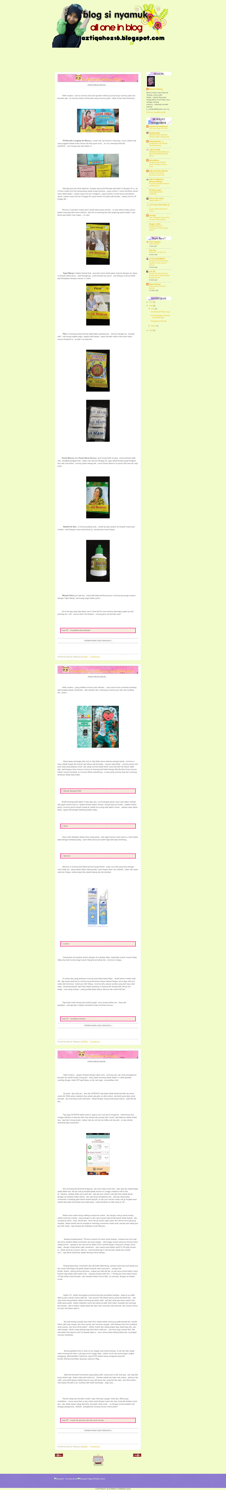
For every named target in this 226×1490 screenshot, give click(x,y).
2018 (151, 330)
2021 (151, 302)
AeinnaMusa (154, 160)
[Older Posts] (137, 1456)
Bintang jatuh (154, 133)
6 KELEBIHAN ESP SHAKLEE (156, 193)
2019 (151, 306)
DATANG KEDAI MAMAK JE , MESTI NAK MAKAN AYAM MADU (159, 154)
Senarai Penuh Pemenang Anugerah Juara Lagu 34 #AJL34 (158, 263)
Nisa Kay (152, 250)
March (153, 326)
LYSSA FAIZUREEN (157, 259)
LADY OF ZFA (154, 150)
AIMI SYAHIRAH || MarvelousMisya (156, 180)
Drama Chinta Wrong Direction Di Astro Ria (156, 174)
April (153, 309)
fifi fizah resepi (155, 190)
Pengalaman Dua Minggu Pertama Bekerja (158, 144)
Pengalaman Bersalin (101, 1055)
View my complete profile (155, 112)
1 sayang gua (95, 657)
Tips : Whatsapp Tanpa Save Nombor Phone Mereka (159, 218)
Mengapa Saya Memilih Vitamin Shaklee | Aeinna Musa (158, 164)
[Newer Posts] (59, 1456)
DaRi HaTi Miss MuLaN (158, 171)
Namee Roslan (155, 284)
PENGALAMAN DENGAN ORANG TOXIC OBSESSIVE (159, 136)
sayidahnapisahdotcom (158, 126)
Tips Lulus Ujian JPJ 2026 (158, 128)
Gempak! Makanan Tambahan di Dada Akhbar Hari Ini (158, 228)
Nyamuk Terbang (156, 89)
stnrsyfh (152, 215)
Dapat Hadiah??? (155, 200)
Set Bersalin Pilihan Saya (101, 79)
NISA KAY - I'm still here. (157, 252)
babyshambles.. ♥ (156, 141)
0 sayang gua (95, 1042)
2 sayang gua (95, 1447)
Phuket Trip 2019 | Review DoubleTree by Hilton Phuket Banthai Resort (159, 276)
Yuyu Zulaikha (155, 242)
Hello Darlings (154, 244)
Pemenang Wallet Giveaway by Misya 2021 (159, 185)
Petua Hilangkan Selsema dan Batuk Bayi (101, 670)
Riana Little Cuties (156, 198)
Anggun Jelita (154, 224)
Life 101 (152, 271)
